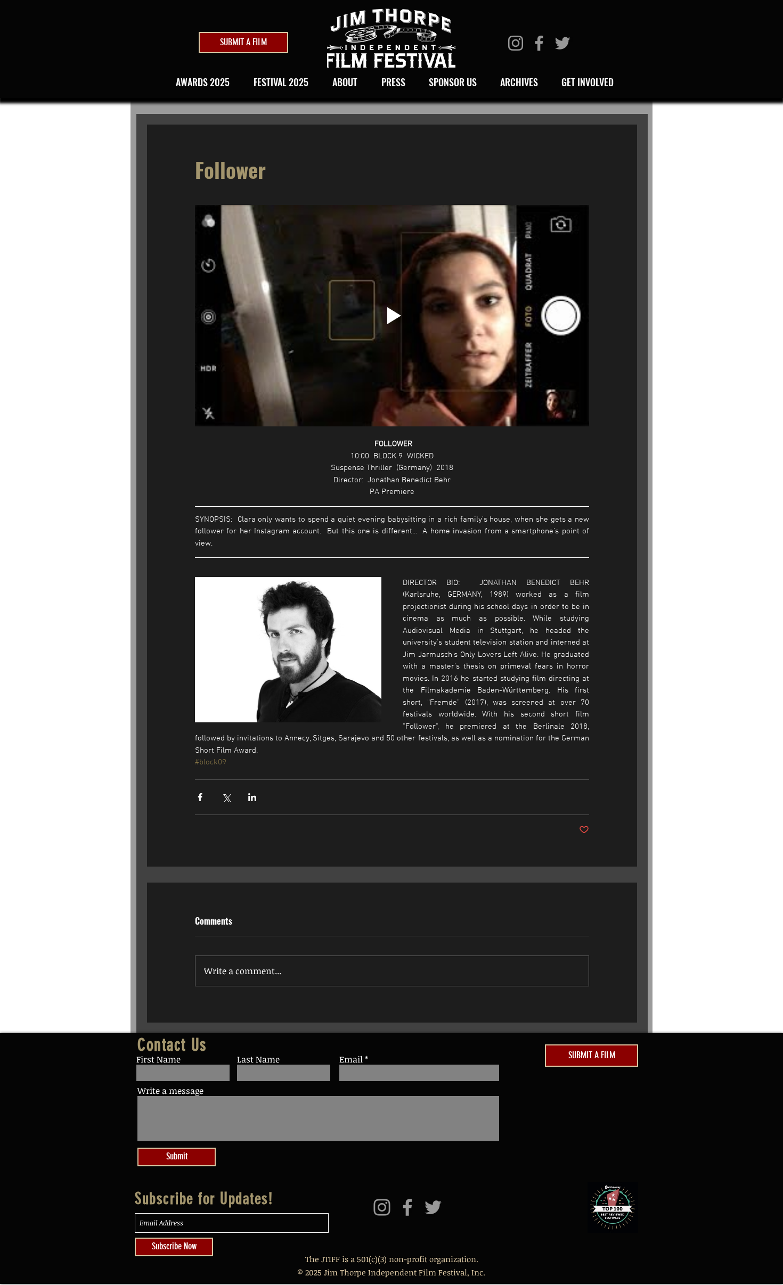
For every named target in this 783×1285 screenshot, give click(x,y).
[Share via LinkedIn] (252, 797)
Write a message (170, 1090)
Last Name (258, 1059)
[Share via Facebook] (200, 797)
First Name (158, 1059)
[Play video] (392, 315)
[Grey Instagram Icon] (515, 43)
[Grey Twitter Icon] (562, 43)
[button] (277, 82)
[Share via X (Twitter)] (226, 797)
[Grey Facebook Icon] (539, 43)
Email (351, 1059)
